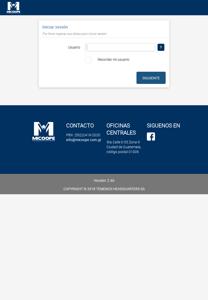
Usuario (74, 47)
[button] (161, 47)
